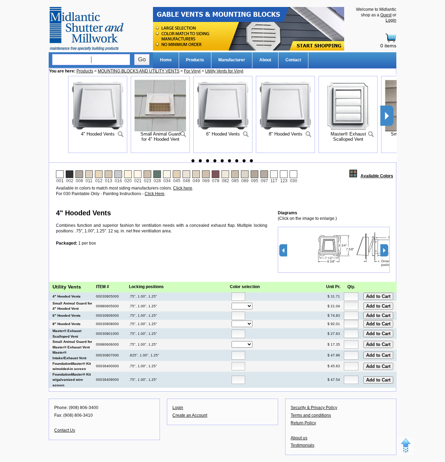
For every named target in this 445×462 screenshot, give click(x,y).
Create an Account (189, 415)
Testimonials (302, 445)
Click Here (154, 193)
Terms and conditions (311, 415)
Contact (293, 59)
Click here (182, 188)
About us (299, 438)
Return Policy (303, 423)
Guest (385, 15)
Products (195, 59)
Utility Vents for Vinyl (224, 71)
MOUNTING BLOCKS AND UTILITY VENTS (138, 71)
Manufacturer (231, 59)
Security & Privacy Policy (314, 407)
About (265, 59)
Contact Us (64, 430)
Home (166, 59)
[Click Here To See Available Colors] (355, 176)
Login (391, 20)
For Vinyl (192, 71)
